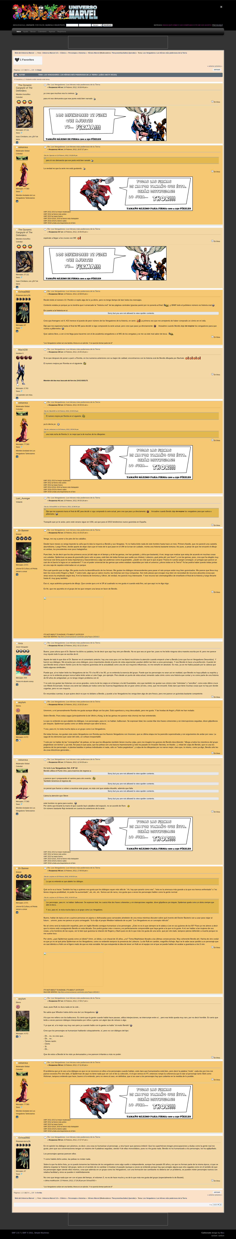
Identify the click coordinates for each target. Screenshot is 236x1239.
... (30, 70)
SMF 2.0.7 (16, 1233)
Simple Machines (41, 1233)
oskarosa (23, 147)
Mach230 (23, 349)
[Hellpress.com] (20, 741)
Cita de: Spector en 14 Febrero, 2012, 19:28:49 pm (60, 155)
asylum (22, 702)
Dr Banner (23, 530)
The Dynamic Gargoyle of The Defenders (24, 88)
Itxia (20, 643)
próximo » (218, 66)
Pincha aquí (217, 25)
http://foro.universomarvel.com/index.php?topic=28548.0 (78, 637)
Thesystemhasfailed (120, 53)
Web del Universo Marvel (24, 53)
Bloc (222, 1233)
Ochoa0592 (24, 291)
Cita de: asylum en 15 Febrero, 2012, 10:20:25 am (60, 876)
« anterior (210, 66)
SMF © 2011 (27, 1233)
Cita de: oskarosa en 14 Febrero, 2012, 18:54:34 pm (61, 429)
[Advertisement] (118, 42)
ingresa (49, 25)
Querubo (131, 53)
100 (32, 70)
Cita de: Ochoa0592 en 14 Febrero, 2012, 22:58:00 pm (62, 506)
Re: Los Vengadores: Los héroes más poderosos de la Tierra (73, 85)
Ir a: (211, 1204)
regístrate (60, 25)
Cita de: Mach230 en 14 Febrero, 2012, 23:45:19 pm (61, 411)
